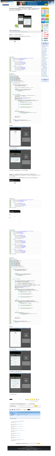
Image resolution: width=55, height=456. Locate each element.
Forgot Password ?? (11, 0)
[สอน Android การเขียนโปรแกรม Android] (45, 27)
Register (3, 0)
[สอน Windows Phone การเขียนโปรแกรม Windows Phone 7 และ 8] (45, 29)
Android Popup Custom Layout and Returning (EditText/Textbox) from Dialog (18, 439)
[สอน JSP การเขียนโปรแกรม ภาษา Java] (45, 37)
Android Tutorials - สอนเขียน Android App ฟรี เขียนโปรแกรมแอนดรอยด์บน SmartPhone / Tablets (20, 6)
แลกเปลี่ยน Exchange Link (45, 81)
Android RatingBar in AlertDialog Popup (17, 428)
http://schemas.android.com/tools (22, 58)
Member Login (6, 0)
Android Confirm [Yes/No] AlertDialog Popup (18, 426)
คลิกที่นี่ (38, 449)
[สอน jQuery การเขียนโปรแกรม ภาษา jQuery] (45, 39)
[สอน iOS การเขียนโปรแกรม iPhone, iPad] (45, 31)
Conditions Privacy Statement (23, 449)
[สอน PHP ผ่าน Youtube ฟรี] (45, 25)
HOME (9, 6)
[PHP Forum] (43, 10)
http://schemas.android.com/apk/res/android (27, 199)
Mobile (11, 6)
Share (20, 399)
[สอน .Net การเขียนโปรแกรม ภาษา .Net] (45, 41)
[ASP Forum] (47, 10)
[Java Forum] (43, 13)
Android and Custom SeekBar (16, 437)
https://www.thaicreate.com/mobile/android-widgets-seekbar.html (18, 31)
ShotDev (45, 80)
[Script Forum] (47, 13)
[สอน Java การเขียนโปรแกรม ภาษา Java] (45, 33)
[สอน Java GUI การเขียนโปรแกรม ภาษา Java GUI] (45, 35)
